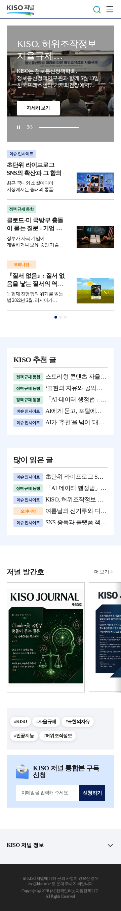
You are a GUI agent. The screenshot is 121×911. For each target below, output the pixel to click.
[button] (55, 317)
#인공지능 (24, 735)
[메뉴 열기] (109, 9)
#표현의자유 (78, 721)
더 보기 (101, 571)
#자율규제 (46, 721)
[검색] (97, 9)
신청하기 (92, 793)
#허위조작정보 (57, 735)
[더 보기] (110, 845)
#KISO (20, 721)
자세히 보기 (38, 107)
